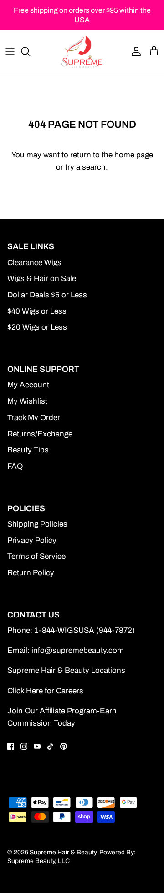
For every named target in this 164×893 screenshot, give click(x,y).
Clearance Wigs (34, 262)
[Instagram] (23, 746)
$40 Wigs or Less (37, 311)
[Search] (30, 51)
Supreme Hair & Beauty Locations (66, 670)
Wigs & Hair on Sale (41, 278)
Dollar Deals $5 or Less (47, 295)
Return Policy (30, 572)
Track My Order (33, 417)
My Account (28, 385)
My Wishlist (27, 401)
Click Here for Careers (45, 691)
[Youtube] (37, 746)
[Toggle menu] (10, 51)
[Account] (134, 51)
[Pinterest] (63, 746)
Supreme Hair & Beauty (63, 852)
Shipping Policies (37, 524)
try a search (85, 167)
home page (133, 155)
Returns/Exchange (39, 434)
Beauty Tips (28, 450)
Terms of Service (36, 556)
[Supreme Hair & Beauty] (82, 51)
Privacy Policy (31, 540)
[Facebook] (10, 746)
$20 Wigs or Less (37, 327)
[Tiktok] (50, 746)
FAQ (15, 466)
